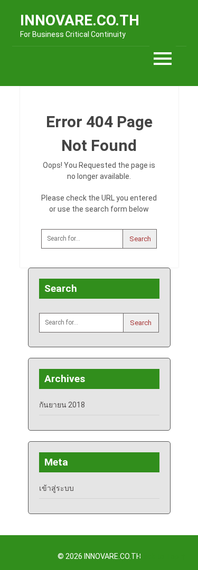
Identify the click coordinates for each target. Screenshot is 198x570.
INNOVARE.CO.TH (79, 20)
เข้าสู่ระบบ (56, 488)
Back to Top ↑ (162, 556)
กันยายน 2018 (62, 405)
